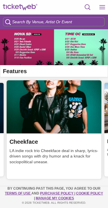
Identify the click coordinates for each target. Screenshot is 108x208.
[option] (54, 47)
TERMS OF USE (18, 193)
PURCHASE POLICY (57, 193)
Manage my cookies (55, 198)
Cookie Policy (89, 193)
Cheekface (24, 142)
